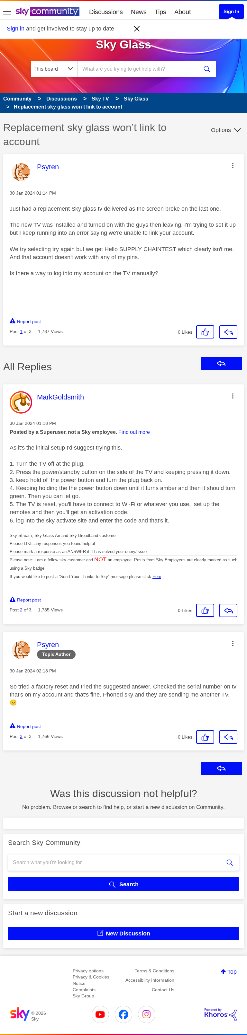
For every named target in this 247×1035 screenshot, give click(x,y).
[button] (232, 165)
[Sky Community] (47, 11)
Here (156, 576)
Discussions (106, 11)
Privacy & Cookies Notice (91, 980)
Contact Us (163, 989)
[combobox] (140, 69)
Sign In (231, 11)
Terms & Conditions (154, 970)
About (182, 11)
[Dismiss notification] (137, 29)
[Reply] (228, 332)
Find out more (134, 432)
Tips (160, 11)
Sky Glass (123, 44)
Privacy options (88, 970)
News (139, 11)
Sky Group (83, 995)
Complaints (84, 989)
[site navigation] (7, 11)
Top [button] (232, 972)
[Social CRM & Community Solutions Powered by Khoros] (221, 1014)
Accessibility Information (149, 980)
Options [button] (221, 130)
